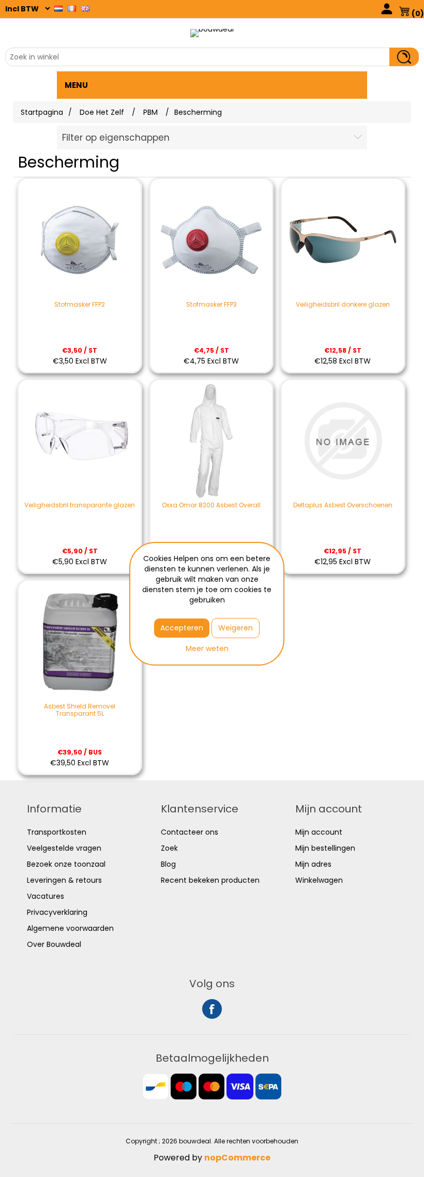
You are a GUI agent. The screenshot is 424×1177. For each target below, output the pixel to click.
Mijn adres (313, 864)
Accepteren (181, 628)
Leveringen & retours (64, 880)
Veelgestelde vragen (64, 848)
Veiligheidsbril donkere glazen (343, 304)
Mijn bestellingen (325, 848)
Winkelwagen (319, 880)
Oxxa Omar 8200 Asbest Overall (211, 505)
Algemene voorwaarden (70, 928)
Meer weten (207, 648)
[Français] (72, 8)
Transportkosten (56, 832)
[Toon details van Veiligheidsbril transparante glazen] (80, 441)
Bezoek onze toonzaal (66, 864)
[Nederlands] (58, 8)
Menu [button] (76, 85)
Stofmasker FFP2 (79, 304)
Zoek (169, 848)
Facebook (212, 1009)
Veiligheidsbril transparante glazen (79, 505)
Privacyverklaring (57, 912)
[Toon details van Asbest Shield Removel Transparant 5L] (80, 642)
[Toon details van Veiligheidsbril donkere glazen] (343, 240)
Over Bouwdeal (54, 944)
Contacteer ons (189, 832)
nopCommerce (237, 1158)
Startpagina (42, 112)
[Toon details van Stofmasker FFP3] (211, 240)
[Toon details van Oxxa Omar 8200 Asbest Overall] (211, 441)
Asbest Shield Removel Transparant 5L (79, 710)
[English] (85, 8)
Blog (168, 864)
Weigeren (235, 628)
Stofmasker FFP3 (211, 304)
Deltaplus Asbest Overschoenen (342, 505)
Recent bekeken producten (210, 880)
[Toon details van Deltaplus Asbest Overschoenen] (343, 441)
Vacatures (45, 896)
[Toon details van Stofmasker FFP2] (80, 240)
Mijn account (318, 832)
